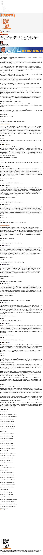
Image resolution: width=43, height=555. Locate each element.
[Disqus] (21, 523)
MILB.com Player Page (5, 123)
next (6, 508)
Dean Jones (4, 44)
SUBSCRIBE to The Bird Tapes (7, 28)
